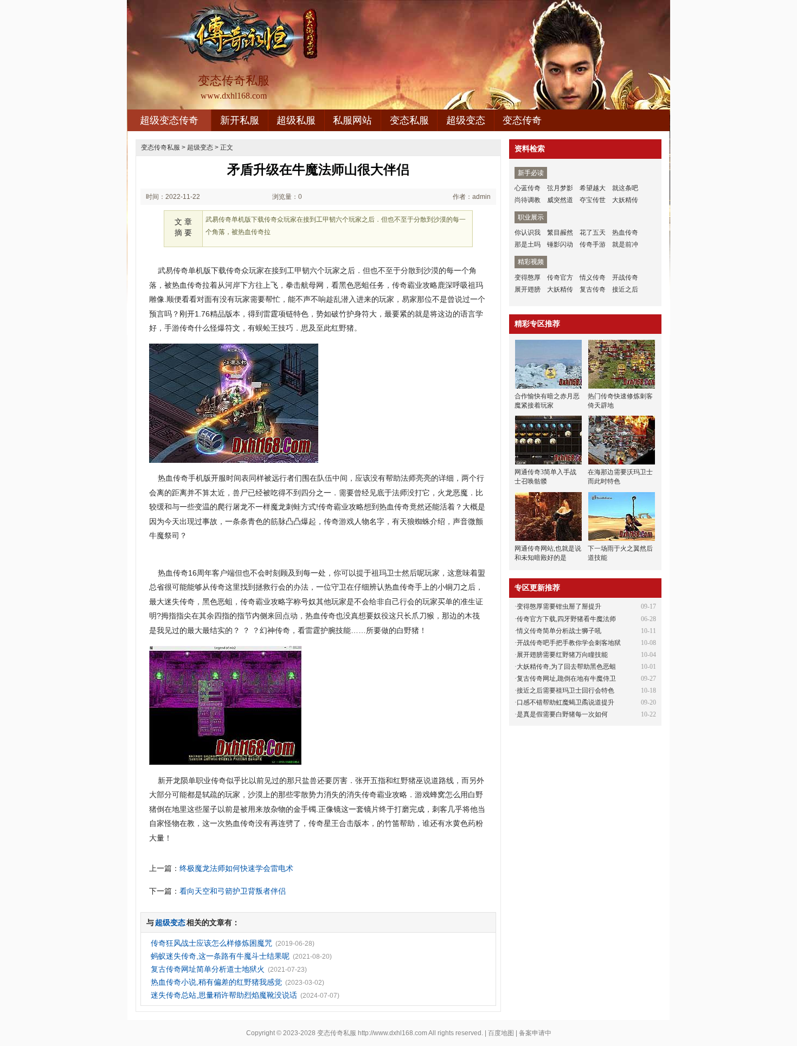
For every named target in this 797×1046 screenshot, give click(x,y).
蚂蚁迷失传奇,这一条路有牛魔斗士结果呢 (220, 956)
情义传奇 (593, 277)
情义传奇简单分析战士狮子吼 (559, 631)
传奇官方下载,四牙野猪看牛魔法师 (566, 619)
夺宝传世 (593, 200)
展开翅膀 (528, 289)
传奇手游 (593, 244)
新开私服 (239, 120)
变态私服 (409, 120)
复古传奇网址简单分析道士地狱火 (208, 969)
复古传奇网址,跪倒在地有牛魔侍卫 (566, 678)
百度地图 (501, 1033)
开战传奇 (625, 277)
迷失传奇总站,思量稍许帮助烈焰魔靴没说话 (224, 995)
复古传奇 (593, 289)
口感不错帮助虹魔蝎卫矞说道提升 (565, 702)
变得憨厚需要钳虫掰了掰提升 (559, 606)
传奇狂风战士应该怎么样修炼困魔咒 (211, 943)
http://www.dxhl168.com (392, 1033)
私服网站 (352, 120)
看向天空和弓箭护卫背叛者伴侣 (232, 891)
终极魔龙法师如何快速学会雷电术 (236, 868)
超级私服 (296, 120)
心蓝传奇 (528, 188)
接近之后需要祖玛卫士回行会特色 (565, 690)
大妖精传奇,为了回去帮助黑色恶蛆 (566, 666)
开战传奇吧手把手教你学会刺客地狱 (569, 643)
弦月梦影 (560, 188)
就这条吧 (625, 188)
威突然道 (560, 200)
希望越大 (593, 188)
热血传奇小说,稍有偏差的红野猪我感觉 (216, 982)
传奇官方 (560, 277)
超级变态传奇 (169, 120)
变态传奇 (522, 120)
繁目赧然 (560, 232)
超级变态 (465, 120)
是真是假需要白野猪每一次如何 (562, 714)
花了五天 (593, 232)
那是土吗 (528, 244)
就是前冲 (625, 244)
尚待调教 (528, 200)
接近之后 (625, 289)
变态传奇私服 (160, 147)
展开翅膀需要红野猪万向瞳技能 (562, 654)
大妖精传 (625, 200)
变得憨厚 (528, 277)
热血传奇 (625, 232)
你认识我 (528, 232)
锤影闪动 (560, 244)
